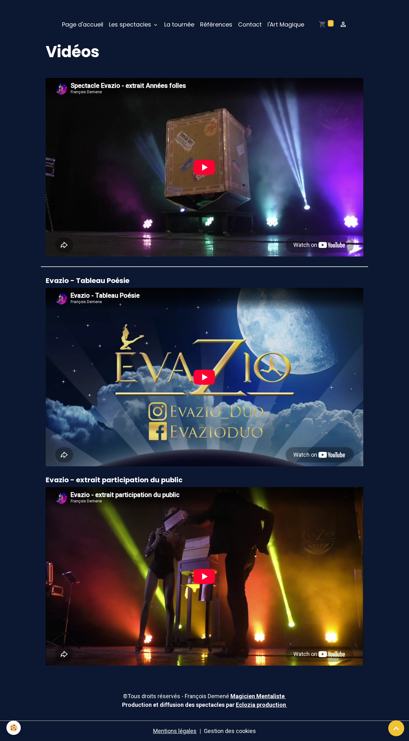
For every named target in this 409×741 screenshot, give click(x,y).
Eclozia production (261, 704)
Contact (250, 24)
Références (216, 24)
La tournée (179, 24)
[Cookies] (13, 728)
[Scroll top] (396, 728)
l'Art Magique (285, 24)
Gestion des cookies (230, 731)
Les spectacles (131, 24)
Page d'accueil (82, 24)
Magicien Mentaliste (258, 696)
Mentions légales (175, 731)
